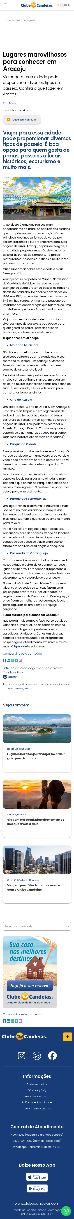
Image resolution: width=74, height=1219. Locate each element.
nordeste (18, 688)
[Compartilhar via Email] (20, 660)
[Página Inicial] (37, 5)
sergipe (59, 684)
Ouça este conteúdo (24, 119)
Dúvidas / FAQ (37, 1090)
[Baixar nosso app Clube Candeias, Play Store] (37, 1187)
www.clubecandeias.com (37, 1203)
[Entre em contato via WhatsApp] (66, 1211)
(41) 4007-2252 (51, 1147)
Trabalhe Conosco (37, 1096)
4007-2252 (17, 1135)
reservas (49, 684)
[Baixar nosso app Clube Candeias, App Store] (37, 1175)
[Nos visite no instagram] (21, 1058)
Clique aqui (19, 646)
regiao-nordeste (35, 684)
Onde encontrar (37, 1084)
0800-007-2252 (22, 1141)
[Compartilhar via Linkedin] (8, 660)
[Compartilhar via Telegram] (16, 660)
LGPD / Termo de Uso (37, 1108)
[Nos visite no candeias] (37, 1055)
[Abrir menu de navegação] (5, 5)
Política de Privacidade (37, 1102)
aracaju (28, 688)
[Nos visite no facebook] (52, 1058)
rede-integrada (17, 684)
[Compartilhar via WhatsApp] (12, 660)
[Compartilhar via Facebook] (4, 660)
